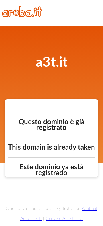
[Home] (22, 15)
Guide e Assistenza (64, 218)
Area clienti (31, 218)
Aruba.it (89, 208)
